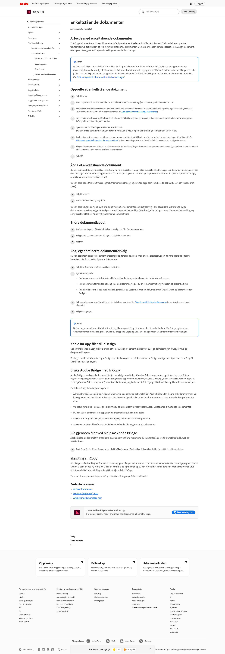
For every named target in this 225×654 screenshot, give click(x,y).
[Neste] (166, 543)
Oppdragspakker (41, 64)
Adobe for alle (174, 629)
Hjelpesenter (136, 594)
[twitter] (48, 649)
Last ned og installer (138, 597)
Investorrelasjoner (176, 615)
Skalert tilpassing (62, 594)
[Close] (150, 649)
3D (20, 611)
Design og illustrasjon (26, 601)
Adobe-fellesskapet (138, 601)
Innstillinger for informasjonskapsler (159, 649)
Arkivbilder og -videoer (26, 618)
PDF (20, 608)
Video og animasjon (25, 604)
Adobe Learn (136, 604)
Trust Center (174, 622)
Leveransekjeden (175, 618)
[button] (191, 4)
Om (171, 597)
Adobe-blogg (174, 632)
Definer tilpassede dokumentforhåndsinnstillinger (100, 77)
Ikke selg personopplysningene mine (184, 649)
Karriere (172, 601)
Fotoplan (21, 597)
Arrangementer (175, 604)
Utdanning (97, 594)
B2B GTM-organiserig (63, 608)
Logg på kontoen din (176, 594)
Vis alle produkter (24, 622)
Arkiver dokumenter (82, 489)
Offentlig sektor (99, 601)
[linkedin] (52, 649)
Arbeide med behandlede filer (46, 59)
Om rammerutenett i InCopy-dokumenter (139, 111)
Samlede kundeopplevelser (65, 601)
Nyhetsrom (173, 608)
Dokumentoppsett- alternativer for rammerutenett (97, 140)
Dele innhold (39, 69)
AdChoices (203, 649)
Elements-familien (24, 615)
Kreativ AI (22, 594)
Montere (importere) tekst (85, 493)
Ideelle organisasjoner (101, 597)
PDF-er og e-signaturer (62, 3)
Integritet (173, 625)
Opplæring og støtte (109, 3)
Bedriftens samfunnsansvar (178, 611)
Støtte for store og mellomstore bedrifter (145, 608)
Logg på (200, 3)
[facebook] (39, 649)
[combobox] (159, 11)
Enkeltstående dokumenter (45, 74)
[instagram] (43, 649)
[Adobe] (24, 3)
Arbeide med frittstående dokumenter (151, 302)
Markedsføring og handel (86, 3)
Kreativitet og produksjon (65, 604)
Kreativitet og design (39, 3)
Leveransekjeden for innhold (65, 597)
